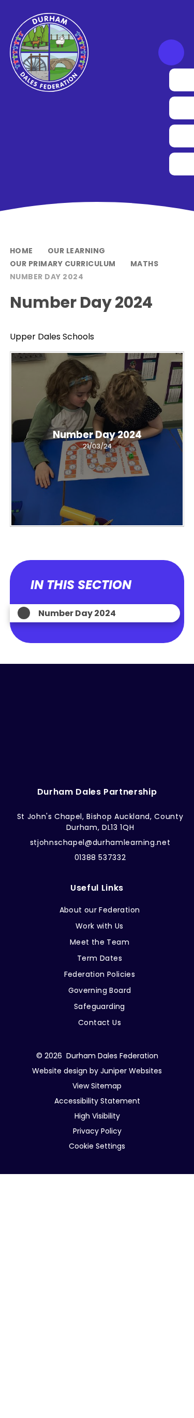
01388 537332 (100, 857)
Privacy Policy (97, 1131)
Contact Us (99, 1022)
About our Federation (99, 910)
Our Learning (77, 251)
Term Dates (99, 958)
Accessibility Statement (97, 1101)
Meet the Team (99, 942)
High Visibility (97, 1116)
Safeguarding (99, 1006)
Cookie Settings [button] (97, 1146)
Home (21, 251)
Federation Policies (100, 974)
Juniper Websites (131, 1071)
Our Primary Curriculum (63, 263)
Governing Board (99, 990)
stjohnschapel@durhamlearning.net (100, 842)
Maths (144, 263)
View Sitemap (97, 1086)
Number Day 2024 (47, 276)
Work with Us (100, 926)
